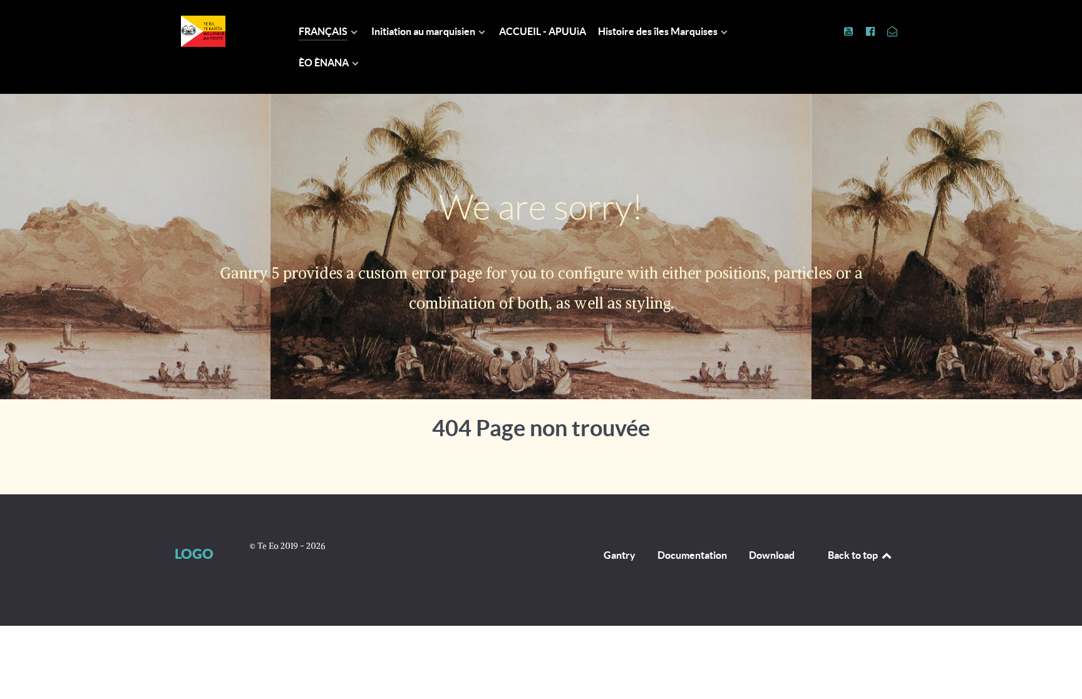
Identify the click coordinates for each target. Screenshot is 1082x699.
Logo (194, 553)
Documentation (692, 555)
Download (772, 555)
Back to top (854, 555)
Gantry (620, 555)
